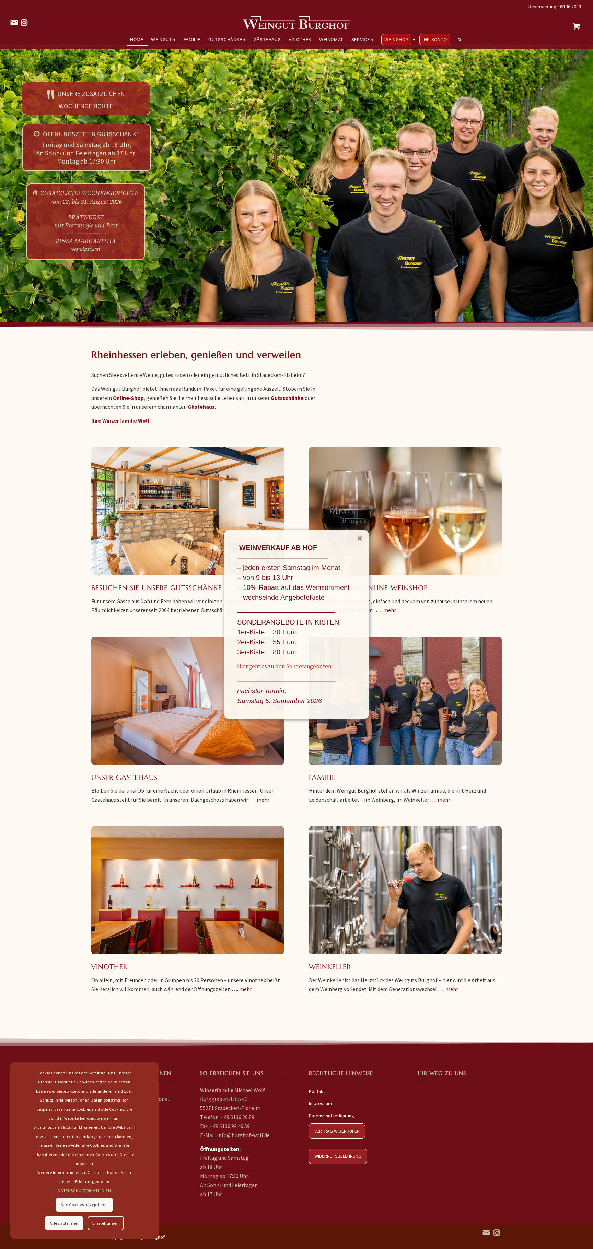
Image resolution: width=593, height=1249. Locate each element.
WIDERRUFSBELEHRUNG (337, 1156)
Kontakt (317, 1091)
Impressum (320, 1103)
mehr (389, 610)
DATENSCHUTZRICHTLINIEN (84, 1190)
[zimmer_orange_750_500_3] (187, 701)
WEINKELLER (330, 967)
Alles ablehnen (64, 1223)
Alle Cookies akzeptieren (84, 1204)
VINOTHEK (109, 967)
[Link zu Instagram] (24, 22)
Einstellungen (105, 1223)
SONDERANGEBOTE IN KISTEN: (289, 622)
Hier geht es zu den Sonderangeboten (284, 666)
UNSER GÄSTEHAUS (124, 777)
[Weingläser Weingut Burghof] (405, 511)
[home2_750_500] (405, 890)
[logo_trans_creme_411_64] (296, 22)
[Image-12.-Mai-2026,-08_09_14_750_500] (187, 511)
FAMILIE (322, 777)
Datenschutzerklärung (331, 1116)
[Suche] (458, 39)
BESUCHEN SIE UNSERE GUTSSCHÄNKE (156, 588)
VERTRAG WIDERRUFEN (337, 1131)
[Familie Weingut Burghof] (405, 701)
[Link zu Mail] (14, 22)
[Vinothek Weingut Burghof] (187, 890)
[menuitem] (137, 39)
